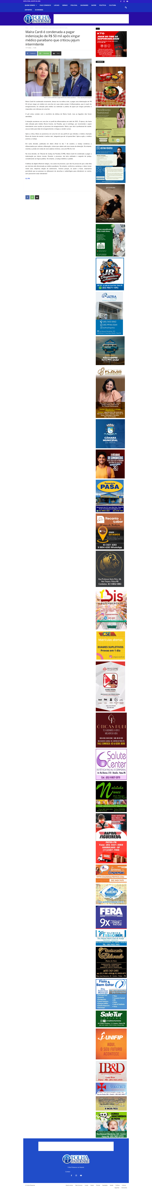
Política (102, 5)
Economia (39, 10)
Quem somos (30, 5)
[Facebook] (121, 1)
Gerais (65, 5)
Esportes (28, 10)
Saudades (84, 5)
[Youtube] (127, 1)
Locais (56, 5)
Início (26, 27)
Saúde (93, 5)
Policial (74, 5)
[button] (125, 7)
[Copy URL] (68, 53)
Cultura (112, 5)
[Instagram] (124, 1)
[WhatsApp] (32, 197)
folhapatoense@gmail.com (79, 1171)
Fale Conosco (45, 5)
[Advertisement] (91, 18)
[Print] (37, 197)
